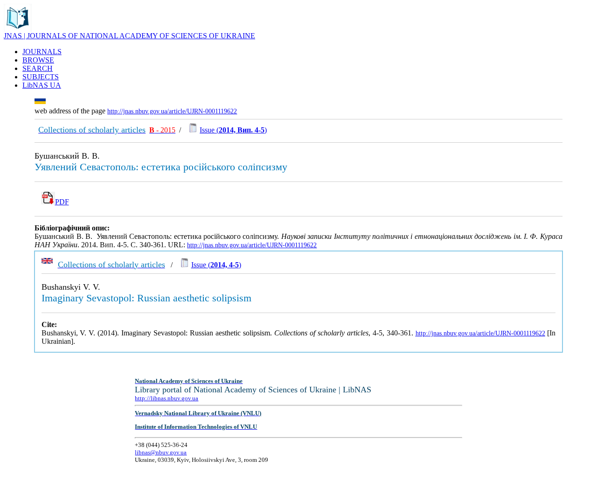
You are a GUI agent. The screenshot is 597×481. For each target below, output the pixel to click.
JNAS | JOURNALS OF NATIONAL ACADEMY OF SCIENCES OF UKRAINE (129, 36)
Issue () (233, 130)
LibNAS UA (41, 85)
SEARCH (37, 68)
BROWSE (38, 60)
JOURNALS (42, 52)
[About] (18, 29)
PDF (62, 202)
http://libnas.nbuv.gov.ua (166, 398)
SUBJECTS (40, 77)
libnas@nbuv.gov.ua (161, 452)
